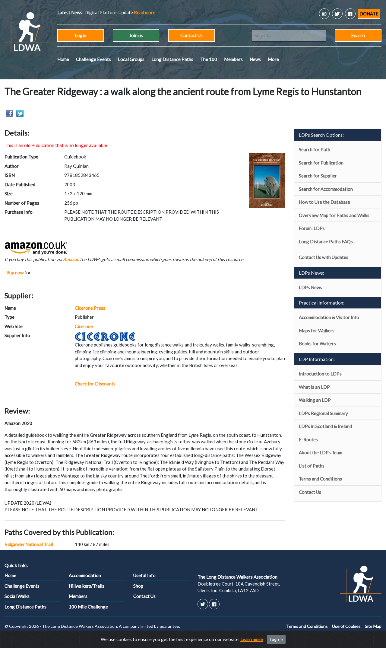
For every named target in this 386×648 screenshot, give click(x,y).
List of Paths (311, 465)
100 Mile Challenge (88, 606)
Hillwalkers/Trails (86, 586)
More (273, 59)
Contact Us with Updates (323, 257)
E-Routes (308, 439)
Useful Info (144, 575)
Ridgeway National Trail (29, 544)
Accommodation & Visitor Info (329, 317)
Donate (368, 13)
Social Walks (17, 596)
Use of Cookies (346, 626)
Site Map (373, 626)
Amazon (71, 259)
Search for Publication (321, 162)
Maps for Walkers (316, 330)
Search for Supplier (318, 175)
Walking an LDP (315, 400)
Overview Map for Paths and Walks (334, 215)
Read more (144, 12)
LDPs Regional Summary (323, 413)
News (255, 59)
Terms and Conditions (320, 478)
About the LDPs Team (320, 452)
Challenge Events (93, 59)
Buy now (15, 272)
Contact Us (191, 35)
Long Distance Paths (172, 59)
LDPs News (310, 287)
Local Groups (131, 59)
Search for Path (314, 149)
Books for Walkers (317, 343)
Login (80, 35)
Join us (136, 35)
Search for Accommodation (326, 189)
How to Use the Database (324, 202)
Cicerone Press (90, 308)
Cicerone (84, 326)
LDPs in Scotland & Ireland (325, 426)
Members (233, 59)
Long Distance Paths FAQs (326, 241)
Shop (138, 586)
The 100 (208, 59)
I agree (276, 639)
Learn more (251, 639)
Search (358, 35)
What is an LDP (314, 387)
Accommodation (85, 575)
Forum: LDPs (312, 228)
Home (63, 59)
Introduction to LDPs (320, 373)
